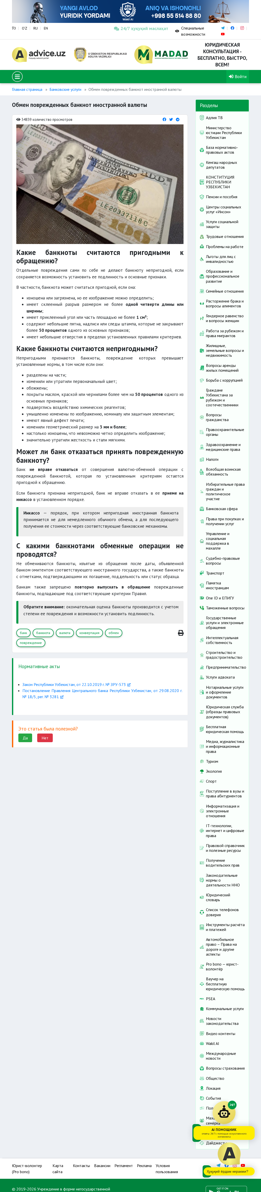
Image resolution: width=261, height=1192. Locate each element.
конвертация (89, 632)
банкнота (43, 632)
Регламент (123, 1165)
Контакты (81, 1165)
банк (23, 632)
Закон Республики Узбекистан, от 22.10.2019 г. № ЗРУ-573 (74, 684)
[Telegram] (177, 119)
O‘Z (24, 28)
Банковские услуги (65, 89)
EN (46, 28)
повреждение (31, 642)
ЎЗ (14, 28)
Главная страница (27, 89)
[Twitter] (171, 119)
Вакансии (102, 1165)
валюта (64, 632)
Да (25, 737)
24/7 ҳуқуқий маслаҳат (144, 28)
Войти (239, 76)
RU (35, 28)
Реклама (144, 1165)
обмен (114, 632)
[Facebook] (164, 119)
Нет (45, 737)
